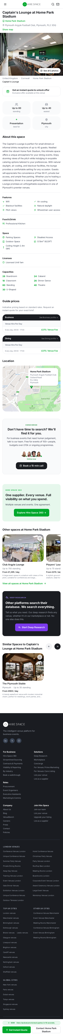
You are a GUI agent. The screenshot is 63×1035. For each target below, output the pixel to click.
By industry (8, 771)
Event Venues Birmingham (44, 933)
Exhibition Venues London (13, 890)
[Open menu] (5, 4)
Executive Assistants (12, 794)
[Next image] (40, 548)
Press (5, 825)
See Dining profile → (49, 338)
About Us (7, 809)
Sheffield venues (10, 972)
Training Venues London (13, 876)
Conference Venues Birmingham (46, 928)
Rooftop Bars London (41, 866)
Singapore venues (10, 1004)
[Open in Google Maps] (31, 388)
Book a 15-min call (33, 465)
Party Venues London (41, 861)
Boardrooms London (41, 876)
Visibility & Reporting (12, 767)
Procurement (9, 786)
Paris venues (8, 990)
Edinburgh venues (10, 928)
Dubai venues (8, 994)
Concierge (38, 763)
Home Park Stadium (15, 21)
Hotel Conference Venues (43, 851)
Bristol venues (9, 933)
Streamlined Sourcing (12, 760)
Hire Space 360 (10, 756)
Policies (6, 832)
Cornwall (25, 78)
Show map (7, 29)
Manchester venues (11, 918)
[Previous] (49, 646)
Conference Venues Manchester (46, 913)
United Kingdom (10, 78)
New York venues (10, 985)
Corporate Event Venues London (46, 881)
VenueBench (8, 817)
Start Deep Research (33, 627)
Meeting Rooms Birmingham (44, 938)
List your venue (40, 775)
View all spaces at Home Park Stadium (22, 583)
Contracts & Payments (12, 763)
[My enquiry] (58, 4)
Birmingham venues (11, 923)
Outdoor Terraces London (13, 900)
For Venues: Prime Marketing (46, 767)
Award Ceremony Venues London (46, 886)
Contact (6, 828)
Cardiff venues (9, 952)
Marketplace (39, 760)
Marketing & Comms (12, 798)
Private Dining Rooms (11, 866)
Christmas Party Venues (42, 856)
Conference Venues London (14, 851)
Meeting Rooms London (42, 871)
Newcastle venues (10, 957)
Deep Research (40, 756)
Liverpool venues (10, 942)
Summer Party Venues (12, 861)
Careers (6, 821)
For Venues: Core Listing (44, 771)
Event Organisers (10, 790)
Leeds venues (22, 933)
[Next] (57, 646)
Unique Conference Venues (14, 856)
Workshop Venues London (43, 895)
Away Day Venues (10, 871)
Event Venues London (12, 881)
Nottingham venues (11, 962)
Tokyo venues (8, 999)
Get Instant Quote (18, 1030)
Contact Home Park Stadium (46, 1030)
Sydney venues (9, 1009)
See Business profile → (48, 317)
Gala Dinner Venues (11, 886)
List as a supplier (41, 779)
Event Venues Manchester (43, 918)
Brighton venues (9, 947)
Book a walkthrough (11, 775)
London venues (9, 913)
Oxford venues (9, 967)
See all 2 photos (50, 70)
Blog (5, 813)
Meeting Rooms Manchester (44, 923)
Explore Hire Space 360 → (31, 512)
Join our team (40, 809)
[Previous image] (6, 548)
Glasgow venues (9, 938)
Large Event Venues (41, 890)
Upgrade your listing (42, 817)
